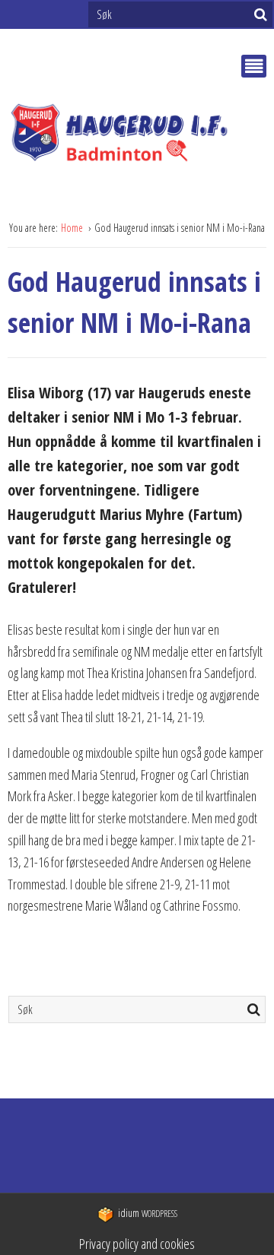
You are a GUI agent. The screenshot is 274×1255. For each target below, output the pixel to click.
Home (73, 227)
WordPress (147, 1213)
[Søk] (260, 14)
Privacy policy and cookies (137, 1243)
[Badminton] (137, 136)
